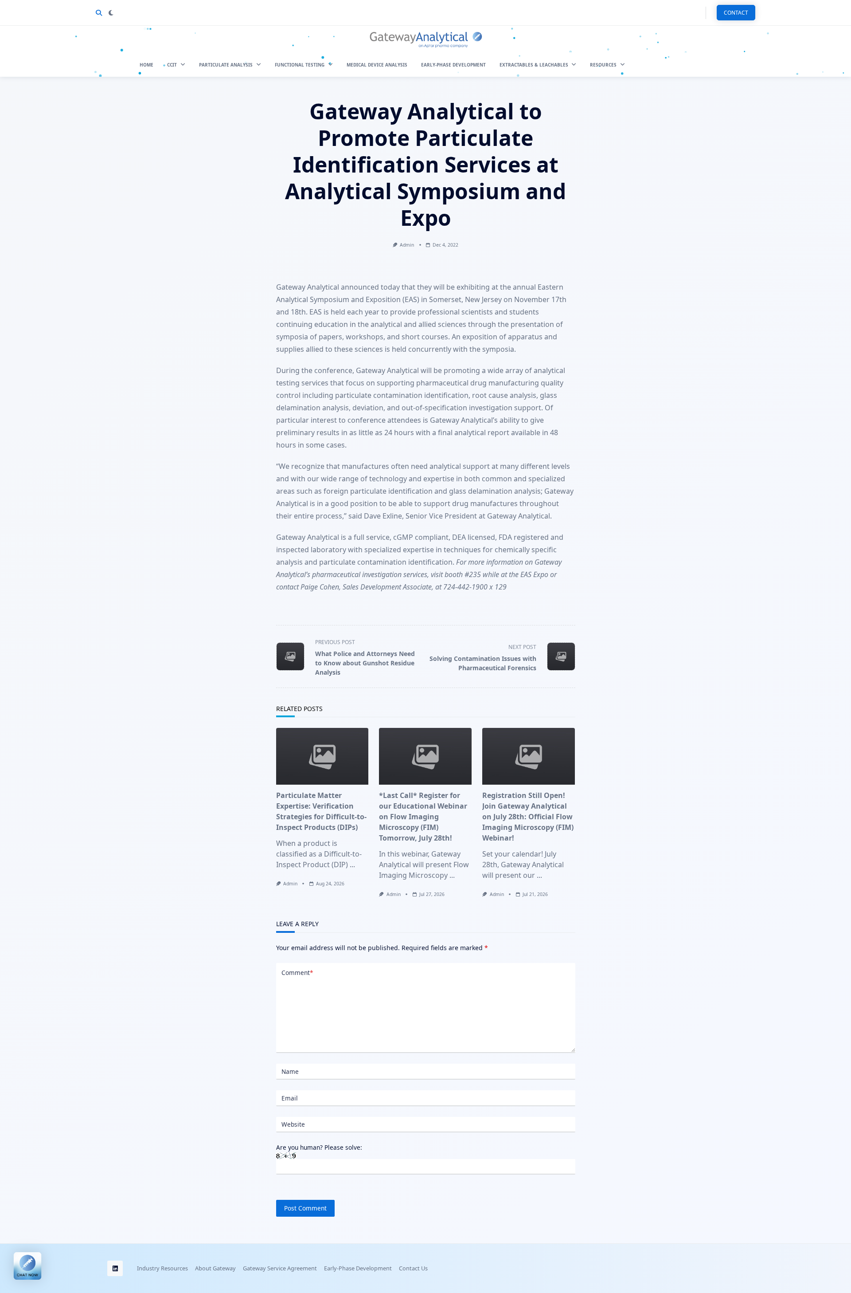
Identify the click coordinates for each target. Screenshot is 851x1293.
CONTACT (736, 12)
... (352, 864)
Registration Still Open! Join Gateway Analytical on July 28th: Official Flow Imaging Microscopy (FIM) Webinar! (528, 816)
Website (293, 1124)
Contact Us (413, 1268)
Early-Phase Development (453, 65)
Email (289, 1098)
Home (146, 65)
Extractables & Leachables (534, 65)
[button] (27, 1265)
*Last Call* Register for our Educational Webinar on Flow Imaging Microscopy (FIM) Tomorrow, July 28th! (423, 816)
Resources (603, 65)
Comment (297, 972)
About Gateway (215, 1268)
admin (407, 245)
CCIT (172, 65)
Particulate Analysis (226, 65)
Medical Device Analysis (377, 65)
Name (290, 1071)
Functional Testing (299, 65)
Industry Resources (162, 1268)
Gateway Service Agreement (280, 1268)
